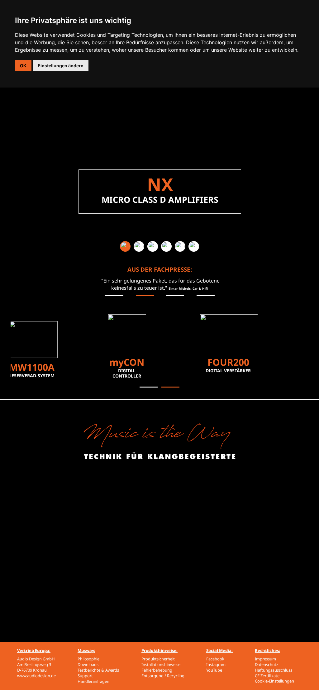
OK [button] (23, 65)
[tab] (125, 246)
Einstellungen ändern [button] (60, 65)
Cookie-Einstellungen (274, 681)
